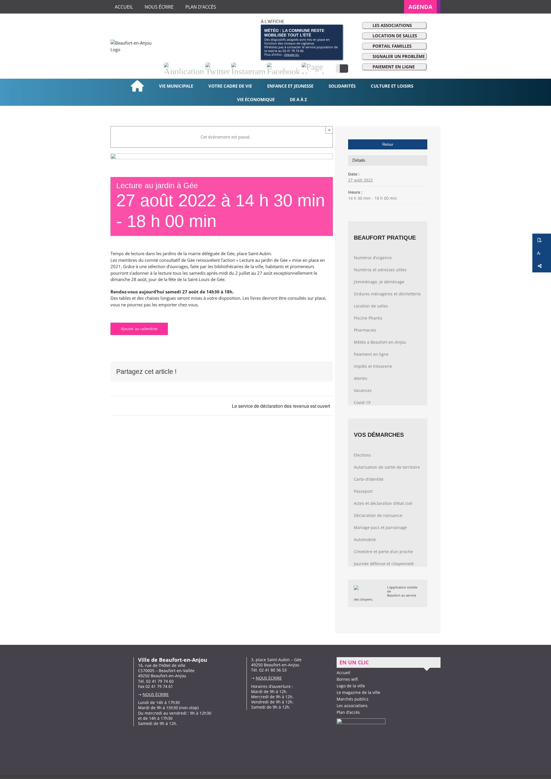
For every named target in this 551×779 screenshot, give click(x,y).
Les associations (392, 25)
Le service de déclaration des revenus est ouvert (281, 406)
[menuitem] (422, 7)
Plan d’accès (348, 712)
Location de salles (394, 36)
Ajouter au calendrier (139, 328)
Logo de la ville (351, 685)
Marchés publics (352, 699)
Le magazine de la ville (358, 692)
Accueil (343, 672)
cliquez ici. (291, 54)
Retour (387, 144)
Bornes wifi (347, 679)
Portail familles (392, 46)
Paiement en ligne (393, 67)
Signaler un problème (398, 56)
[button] (541, 240)
